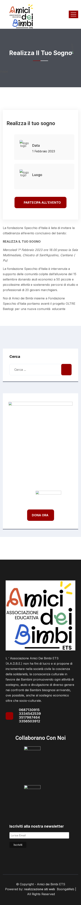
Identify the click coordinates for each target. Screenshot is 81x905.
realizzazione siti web (39, 889)
